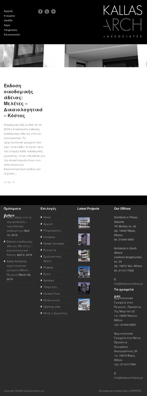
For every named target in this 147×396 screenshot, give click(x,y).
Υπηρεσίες (10, 30)
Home (47, 217)
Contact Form (51, 293)
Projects (48, 267)
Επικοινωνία (12, 34)
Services (48, 280)
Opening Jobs (51, 306)
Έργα (7, 25)
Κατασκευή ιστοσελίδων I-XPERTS (120, 391)
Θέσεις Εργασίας (55, 313)
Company (49, 237)
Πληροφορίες (52, 230)
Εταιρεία (9, 15)
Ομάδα (8, 20)
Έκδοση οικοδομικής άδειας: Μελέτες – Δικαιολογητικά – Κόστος (23, 100)
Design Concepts (53, 243)
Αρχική (8, 11)
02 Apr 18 (9, 182)
